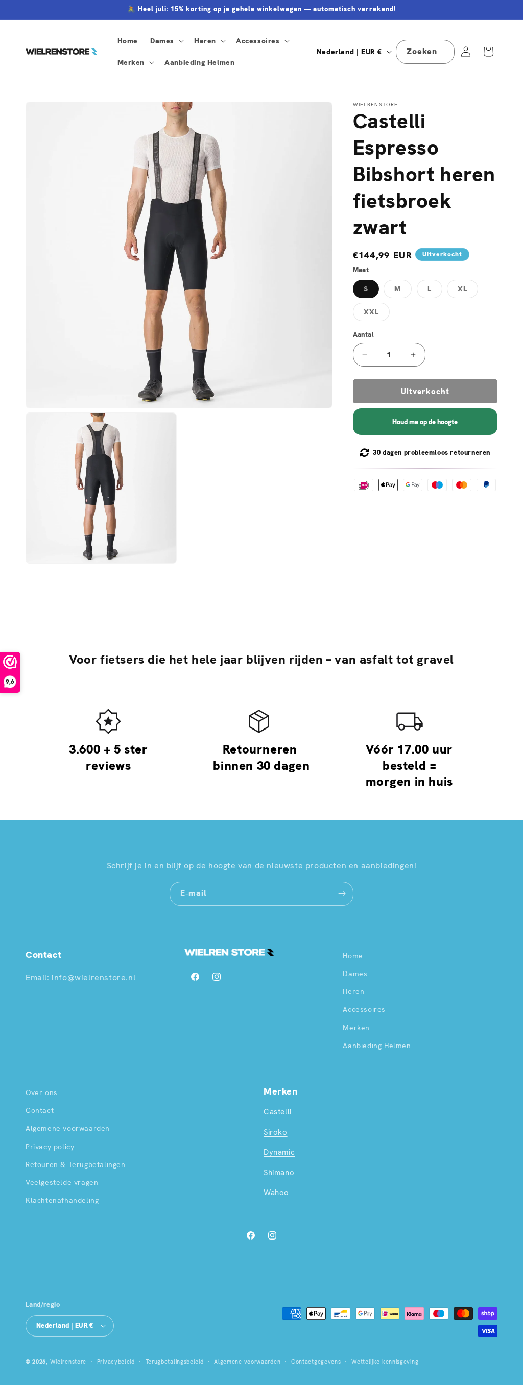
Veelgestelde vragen (62, 1182)
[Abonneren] (341, 894)
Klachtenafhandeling (62, 1200)
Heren (353, 991)
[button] (166, 41)
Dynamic (279, 1152)
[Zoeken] (443, 51)
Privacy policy (50, 1146)
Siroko (276, 1132)
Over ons (42, 1092)
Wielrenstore (68, 1361)
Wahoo (276, 1192)
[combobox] (425, 51)
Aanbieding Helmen (377, 1045)
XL (468, 291)
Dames (355, 973)
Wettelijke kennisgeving (384, 1361)
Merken (356, 1027)
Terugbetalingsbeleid (175, 1361)
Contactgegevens (316, 1361)
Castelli (278, 1112)
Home (353, 955)
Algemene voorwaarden (68, 1128)
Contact (40, 1110)
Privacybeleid (116, 1361)
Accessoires (364, 1009)
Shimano (279, 1173)
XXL (377, 314)
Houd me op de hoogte (425, 422)
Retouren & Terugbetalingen (76, 1164)
